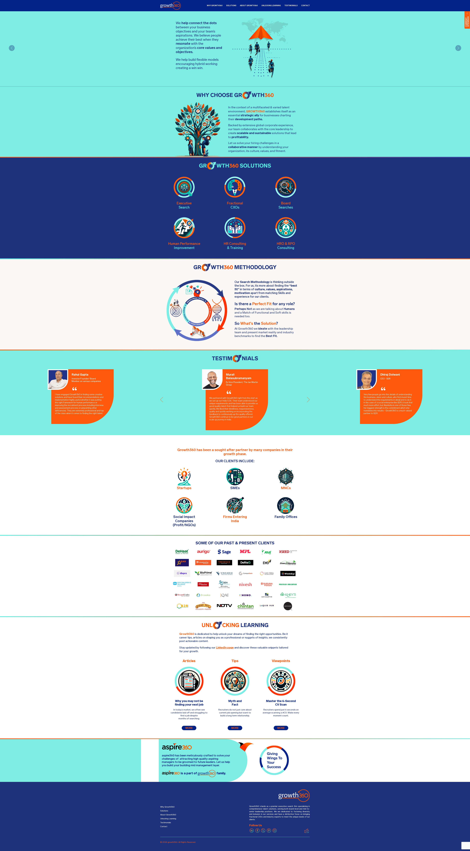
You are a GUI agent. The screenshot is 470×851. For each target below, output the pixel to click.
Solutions (164, 811)
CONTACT (305, 6)
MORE (189, 728)
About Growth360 (168, 815)
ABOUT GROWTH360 (249, 6)
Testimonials (165, 823)
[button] (12, 48)
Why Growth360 (167, 807)
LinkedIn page (225, 647)
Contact (163, 826)
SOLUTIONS (231, 6)
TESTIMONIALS (291, 6)
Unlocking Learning (168, 819)
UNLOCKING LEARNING (271, 6)
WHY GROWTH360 (215, 6)
